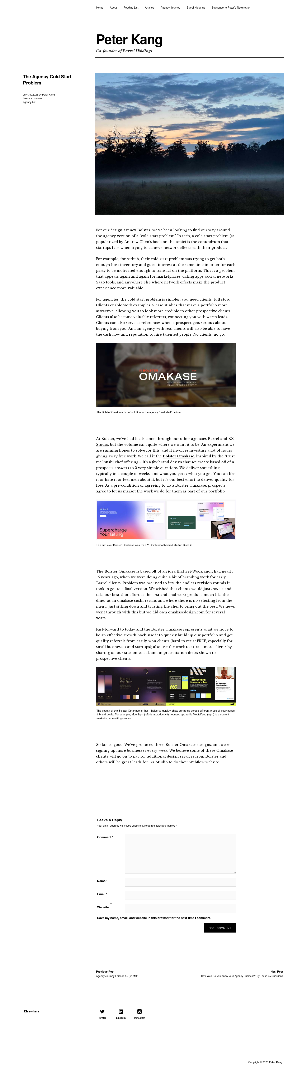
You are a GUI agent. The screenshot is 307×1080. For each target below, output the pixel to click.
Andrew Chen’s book (143, 242)
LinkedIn (121, 1017)
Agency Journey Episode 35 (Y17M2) (117, 973)
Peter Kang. (276, 1062)
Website (103, 907)
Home (99, 7)
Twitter (102, 1017)
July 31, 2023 (30, 94)
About (113, 7)
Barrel (213, 439)
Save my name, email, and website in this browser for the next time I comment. (154, 917)
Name (102, 881)
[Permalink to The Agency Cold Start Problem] (189, 213)
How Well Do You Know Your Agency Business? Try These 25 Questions (242, 973)
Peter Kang (129, 39)
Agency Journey (170, 7)
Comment (105, 837)
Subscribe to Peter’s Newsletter (231, 7)
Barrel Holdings (196, 7)
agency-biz (29, 102)
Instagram (139, 1017)
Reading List (130, 7)
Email (102, 894)
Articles (149, 7)
